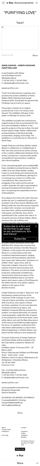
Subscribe (20, 238)
